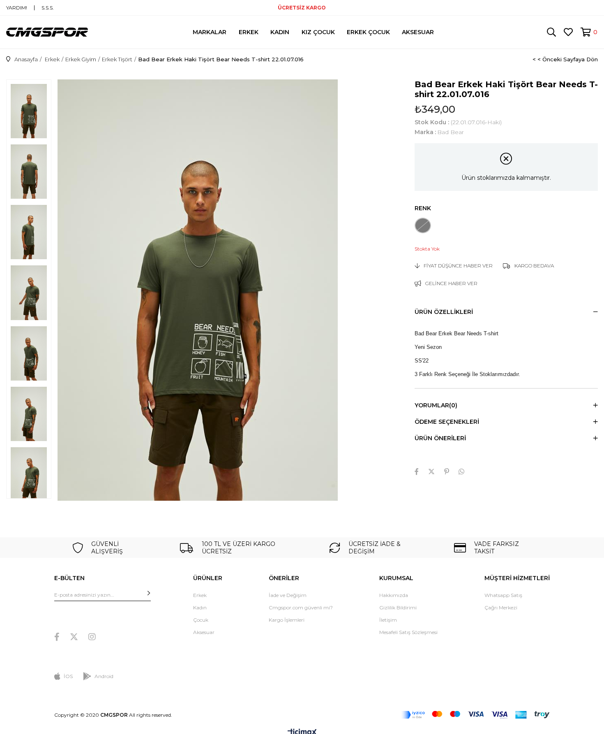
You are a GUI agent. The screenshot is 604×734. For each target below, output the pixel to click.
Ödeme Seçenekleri (447, 421)
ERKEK (248, 32)
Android (104, 676)
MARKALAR (209, 32)
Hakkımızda (393, 595)
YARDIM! (16, 7)
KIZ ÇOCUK (318, 32)
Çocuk (200, 620)
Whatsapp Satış (503, 595)
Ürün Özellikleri (444, 312)
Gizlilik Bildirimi (398, 607)
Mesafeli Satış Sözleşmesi (408, 632)
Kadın (200, 607)
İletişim (388, 620)
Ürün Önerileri (440, 438)
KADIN (279, 32)
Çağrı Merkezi (500, 607)
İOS (68, 676)
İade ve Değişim (288, 595)
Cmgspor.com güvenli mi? (301, 607)
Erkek (200, 595)
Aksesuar (203, 632)
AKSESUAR (418, 32)
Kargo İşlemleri (286, 620)
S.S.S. (47, 7)
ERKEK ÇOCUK (368, 32)
